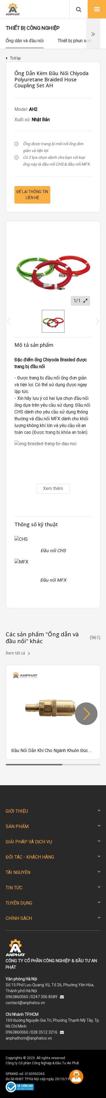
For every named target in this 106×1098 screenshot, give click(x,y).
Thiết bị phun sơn (74, 40)
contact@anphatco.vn (25, 1002)
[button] (86, 713)
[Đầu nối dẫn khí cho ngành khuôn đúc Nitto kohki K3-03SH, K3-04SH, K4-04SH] (53, 712)
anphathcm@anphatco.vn (29, 1038)
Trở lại (15, 58)
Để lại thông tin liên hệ (32, 194)
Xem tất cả (15, 653)
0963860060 (17, 996)
